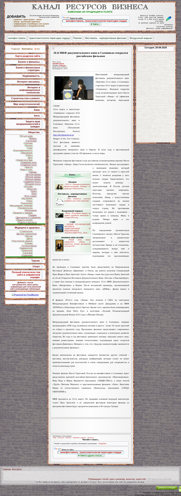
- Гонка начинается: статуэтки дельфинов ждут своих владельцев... (74, 197)
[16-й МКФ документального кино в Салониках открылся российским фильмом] (73, 88)
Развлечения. (27, 203)
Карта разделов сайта (27, 56)
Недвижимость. (31, 76)
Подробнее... (103, 444)
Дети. (30, 158)
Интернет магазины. (28, 82)
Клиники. (29, 243)
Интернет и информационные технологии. (29, 90)
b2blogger (62, 65)
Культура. (61, 437)
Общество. (68, 437)
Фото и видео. (31, 196)
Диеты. (30, 238)
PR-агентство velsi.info (160, 479)
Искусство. (32, 189)
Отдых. (30, 201)
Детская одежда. (33, 174)
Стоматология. (26, 231)
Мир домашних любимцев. (21, 205)
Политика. (28, 143)
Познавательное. (25, 208)
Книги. (34, 191)
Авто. (37, 116)
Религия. (29, 146)
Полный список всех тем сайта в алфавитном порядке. (26, 275)
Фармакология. (26, 248)
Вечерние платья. (33, 184)
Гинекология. (27, 250)
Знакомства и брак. (24, 160)
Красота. (29, 167)
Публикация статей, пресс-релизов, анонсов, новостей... (117, 479)
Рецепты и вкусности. (27, 222)
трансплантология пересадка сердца (49, 38)
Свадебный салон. (29, 162)
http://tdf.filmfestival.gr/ (63, 135)
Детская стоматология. (27, 234)
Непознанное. (31, 210)
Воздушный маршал (141, 38)
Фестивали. (91, 437)
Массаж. (29, 236)
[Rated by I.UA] (147, 490)
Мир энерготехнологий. (26, 104)
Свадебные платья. (32, 182)
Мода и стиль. (27, 170)
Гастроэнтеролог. (29, 246)
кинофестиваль (58, 64)
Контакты (17, 469)
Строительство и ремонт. (25, 98)
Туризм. (35, 260)
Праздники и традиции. (23, 213)
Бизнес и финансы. (29, 62)
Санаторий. (28, 253)
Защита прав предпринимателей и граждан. (28, 124)
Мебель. (33, 138)
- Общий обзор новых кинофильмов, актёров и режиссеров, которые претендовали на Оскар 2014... (75, 241)
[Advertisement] (104, 125)
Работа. (29, 155)
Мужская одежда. (33, 179)
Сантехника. (31, 141)
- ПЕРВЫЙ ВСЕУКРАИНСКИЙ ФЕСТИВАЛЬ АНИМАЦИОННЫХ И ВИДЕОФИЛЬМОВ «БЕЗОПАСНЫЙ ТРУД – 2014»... (77, 227)
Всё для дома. (26, 136)
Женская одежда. (33, 177)
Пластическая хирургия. (22, 241)
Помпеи (77, 38)
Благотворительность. (23, 150)
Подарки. (33, 215)
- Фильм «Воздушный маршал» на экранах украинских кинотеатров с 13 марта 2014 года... (76, 214)
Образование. (27, 153)
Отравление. (27, 255)
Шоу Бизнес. (27, 198)
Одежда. (33, 172)
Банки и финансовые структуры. (28, 68)
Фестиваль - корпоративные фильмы (105, 38)
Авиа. (37, 110)
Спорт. (30, 148)
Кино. (55, 437)
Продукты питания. (25, 220)
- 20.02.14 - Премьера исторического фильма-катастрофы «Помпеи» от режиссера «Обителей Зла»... (77, 185)
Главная (6, 469)
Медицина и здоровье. (79, 437)
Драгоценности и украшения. (28, 217)
